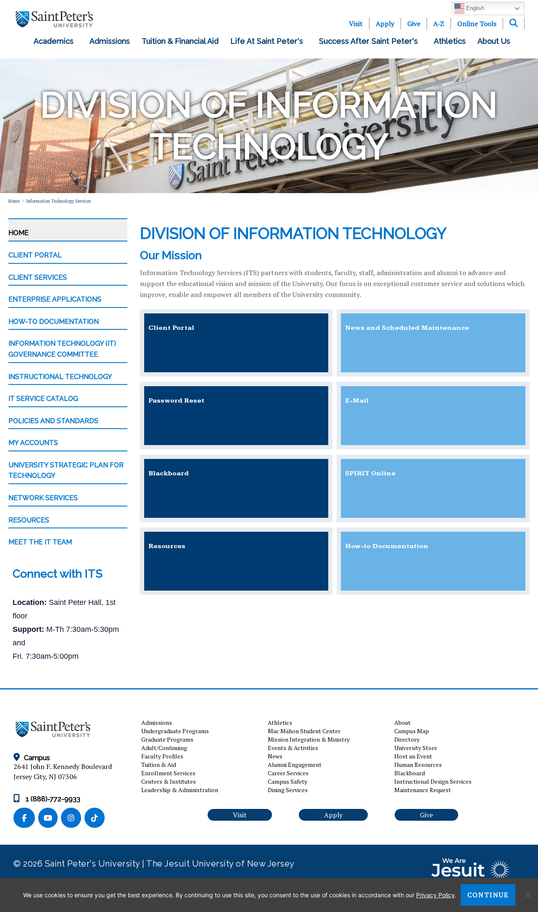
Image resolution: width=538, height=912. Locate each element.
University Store (415, 748)
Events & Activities (293, 748)
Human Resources (418, 765)
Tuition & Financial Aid (180, 41)
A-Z (438, 23)
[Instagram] (72, 818)
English (474, 8)
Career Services (288, 773)
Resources (28, 520)
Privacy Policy (435, 895)
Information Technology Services (58, 201)
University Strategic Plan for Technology (66, 470)
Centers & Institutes (168, 781)
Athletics (450, 41)
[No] (527, 895)
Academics (56, 41)
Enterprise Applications (54, 299)
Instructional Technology (60, 377)
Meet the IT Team (40, 542)
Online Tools (476, 23)
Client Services (37, 277)
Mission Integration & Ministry (309, 739)
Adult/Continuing (164, 748)
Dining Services (288, 790)
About (402, 722)
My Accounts (33, 443)
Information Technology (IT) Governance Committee (62, 348)
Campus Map (411, 731)
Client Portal (35, 255)
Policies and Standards (53, 421)
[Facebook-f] (25, 818)
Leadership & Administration (179, 790)
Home (14, 201)
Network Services (43, 498)
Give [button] (426, 814)
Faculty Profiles (162, 756)
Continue (488, 894)
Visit (356, 23)
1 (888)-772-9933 (52, 799)
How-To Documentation (53, 322)
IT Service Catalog (43, 399)
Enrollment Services (168, 773)
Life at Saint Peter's (268, 41)
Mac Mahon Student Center (304, 731)
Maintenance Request (422, 790)
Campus (37, 758)
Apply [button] (333, 814)
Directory (406, 739)
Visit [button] (240, 814)
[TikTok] (95, 818)
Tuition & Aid (158, 765)
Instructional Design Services (433, 781)
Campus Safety (287, 781)
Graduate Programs (167, 739)
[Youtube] (49, 818)
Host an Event (413, 756)
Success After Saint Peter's (370, 41)
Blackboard (409, 773)
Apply (385, 23)
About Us (495, 41)
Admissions (110, 41)
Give (413, 23)
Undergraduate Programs (175, 731)
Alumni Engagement (295, 765)
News (275, 756)
